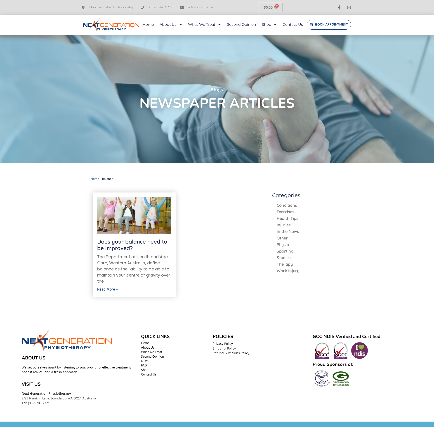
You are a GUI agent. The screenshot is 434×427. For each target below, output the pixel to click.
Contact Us (293, 24)
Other (282, 238)
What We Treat (201, 24)
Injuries (284, 225)
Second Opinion (241, 24)
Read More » (107, 289)
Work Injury (288, 270)
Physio (283, 244)
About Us (168, 24)
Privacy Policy (223, 343)
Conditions (287, 205)
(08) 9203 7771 (39, 403)
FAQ (144, 365)
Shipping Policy (224, 348)
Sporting (285, 251)
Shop (266, 24)
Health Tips (287, 218)
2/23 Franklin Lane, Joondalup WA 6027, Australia (59, 398)
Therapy (285, 264)
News (145, 361)
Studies (284, 257)
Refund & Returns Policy (231, 353)
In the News (288, 231)
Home (148, 24)
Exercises (285, 211)
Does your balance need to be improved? (132, 244)
